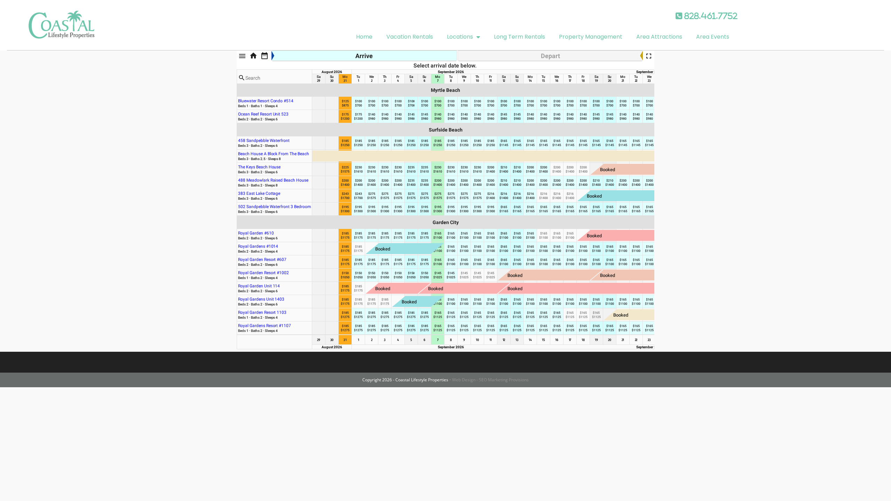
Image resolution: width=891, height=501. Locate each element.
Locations (460, 37)
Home (364, 37)
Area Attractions (659, 37)
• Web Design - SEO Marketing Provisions (489, 380)
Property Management (590, 37)
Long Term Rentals (519, 37)
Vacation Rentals (409, 37)
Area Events (712, 37)
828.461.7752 (710, 16)
